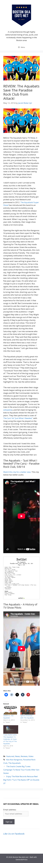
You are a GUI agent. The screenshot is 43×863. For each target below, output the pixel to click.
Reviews (24, 756)
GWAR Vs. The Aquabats (8, 717)
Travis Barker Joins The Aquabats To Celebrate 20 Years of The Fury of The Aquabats (10, 739)
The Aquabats (14, 763)
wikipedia (7, 410)
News (17, 756)
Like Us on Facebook (13, 833)
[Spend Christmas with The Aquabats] (27, 710)
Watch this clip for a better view (17, 472)
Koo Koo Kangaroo (14, 759)
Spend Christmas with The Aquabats (27, 717)
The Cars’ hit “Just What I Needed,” (18, 418)
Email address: (9, 809)
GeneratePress (21, 859)
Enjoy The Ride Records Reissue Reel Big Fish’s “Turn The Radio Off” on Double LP (21, 779)
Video (30, 756)
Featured (10, 756)
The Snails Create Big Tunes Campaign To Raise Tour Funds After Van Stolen (21, 769)
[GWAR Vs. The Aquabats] (10, 710)
